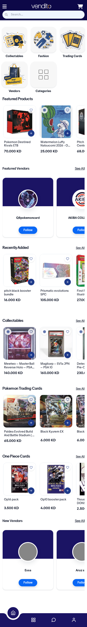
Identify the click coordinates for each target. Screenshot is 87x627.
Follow (27, 230)
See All (80, 168)
